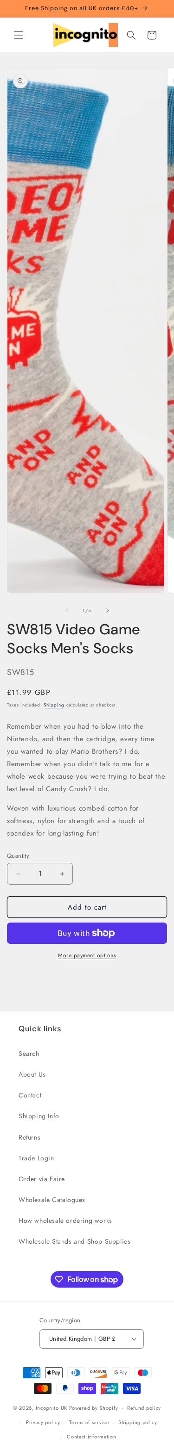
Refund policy (144, 1408)
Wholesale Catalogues (52, 1199)
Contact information (91, 1436)
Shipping (54, 704)
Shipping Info (39, 1116)
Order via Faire (42, 1178)
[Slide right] (107, 610)
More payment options (87, 955)
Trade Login (36, 1158)
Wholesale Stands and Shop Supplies (74, 1241)
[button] (18, 35)
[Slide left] (67, 610)
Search (29, 1053)
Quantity (18, 855)
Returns (29, 1137)
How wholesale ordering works (65, 1220)
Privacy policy (43, 1422)
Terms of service (89, 1422)
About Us (32, 1074)
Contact (30, 1095)
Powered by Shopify (93, 1408)
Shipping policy (137, 1422)
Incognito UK (51, 1408)
